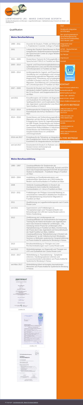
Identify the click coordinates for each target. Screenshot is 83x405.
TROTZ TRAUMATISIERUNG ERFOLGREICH (68, 132)
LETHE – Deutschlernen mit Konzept (68, 50)
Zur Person (64, 54)
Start (62, 26)
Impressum (64, 58)
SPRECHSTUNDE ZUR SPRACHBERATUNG (66, 117)
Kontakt (63, 61)
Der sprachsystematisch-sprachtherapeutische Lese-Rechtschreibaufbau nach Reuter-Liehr (69, 37)
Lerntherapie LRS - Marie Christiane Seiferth (34, 19)
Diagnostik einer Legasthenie (66, 45)
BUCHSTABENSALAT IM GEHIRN (67, 122)
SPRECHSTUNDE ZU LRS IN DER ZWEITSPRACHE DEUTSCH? (68, 111)
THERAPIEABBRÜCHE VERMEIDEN (66, 127)
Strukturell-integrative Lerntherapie (68, 30)
